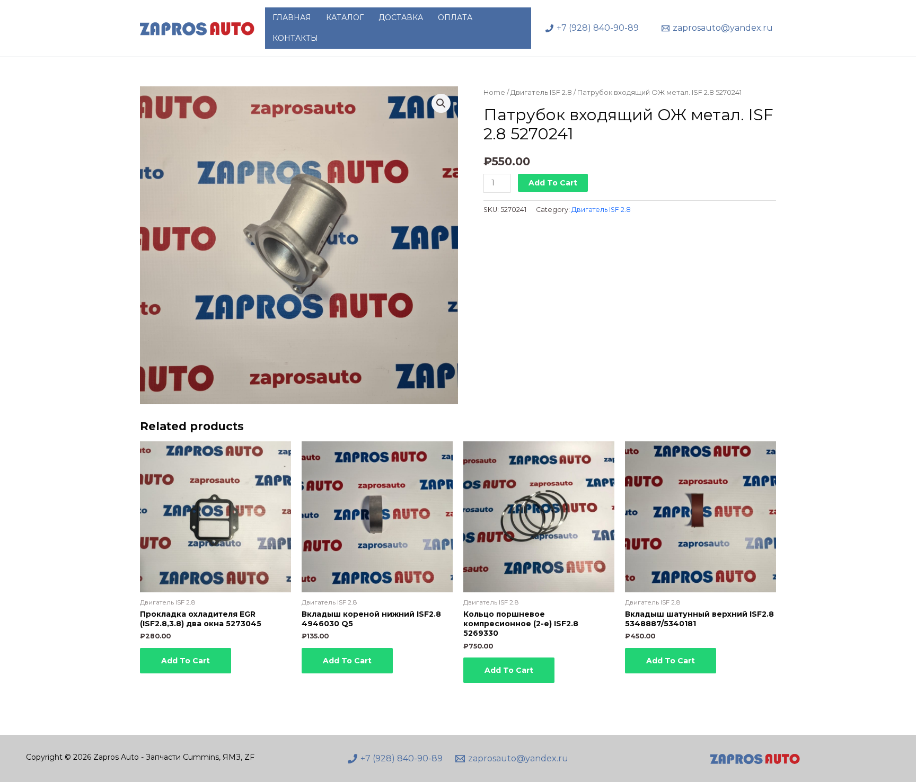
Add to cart (553, 183)
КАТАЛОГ (345, 17)
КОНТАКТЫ (295, 38)
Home (494, 92)
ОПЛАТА (455, 17)
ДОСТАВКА (400, 17)
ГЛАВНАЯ (291, 17)
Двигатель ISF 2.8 (541, 92)
